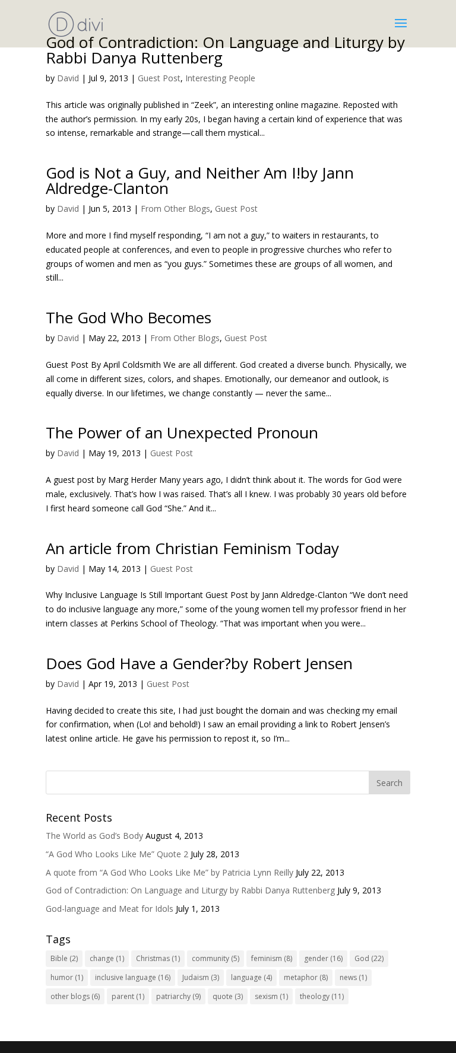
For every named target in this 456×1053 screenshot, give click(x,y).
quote (228, 996)
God (369, 958)
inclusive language (132, 977)
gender (323, 958)
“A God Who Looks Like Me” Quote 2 (117, 854)
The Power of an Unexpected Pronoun (182, 432)
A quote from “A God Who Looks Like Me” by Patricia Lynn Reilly (169, 872)
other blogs (75, 996)
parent (128, 996)
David (68, 78)
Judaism (200, 977)
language (251, 977)
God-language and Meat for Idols (109, 908)
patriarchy (178, 996)
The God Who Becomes (128, 317)
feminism (271, 958)
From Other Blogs (175, 208)
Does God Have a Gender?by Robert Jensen (199, 663)
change (107, 958)
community (215, 958)
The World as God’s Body (94, 835)
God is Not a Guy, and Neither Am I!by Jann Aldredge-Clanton (200, 180)
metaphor (306, 977)
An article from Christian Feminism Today (192, 548)
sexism (271, 996)
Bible (64, 958)
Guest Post (159, 78)
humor (66, 977)
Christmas (158, 958)
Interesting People (220, 78)
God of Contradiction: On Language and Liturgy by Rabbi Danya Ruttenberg (225, 49)
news (353, 977)
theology (322, 996)
